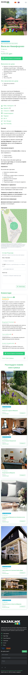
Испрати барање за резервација (12, 58)
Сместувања (6, 633)
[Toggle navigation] (26, 2)
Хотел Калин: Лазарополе (9, 441)
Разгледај (22, 413)
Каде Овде (5, 636)
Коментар (4, 272)
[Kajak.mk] (5, 2)
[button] (3, 211)
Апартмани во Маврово (8, 473)
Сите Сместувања (8, 358)
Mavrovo (4, 49)
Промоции (5, 640)
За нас (4, 643)
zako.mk (6, 672)
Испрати (24, 651)
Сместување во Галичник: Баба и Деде (12, 570)
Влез (4, 645)
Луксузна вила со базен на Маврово (11, 604)
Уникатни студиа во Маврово (10, 410)
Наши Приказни (6, 638)
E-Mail (13, 265)
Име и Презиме (6, 258)
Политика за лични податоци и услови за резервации (11, 670)
